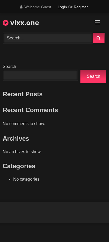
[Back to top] (92, 226)
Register (81, 7)
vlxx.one (23, 22)
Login (62, 7)
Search (9, 66)
